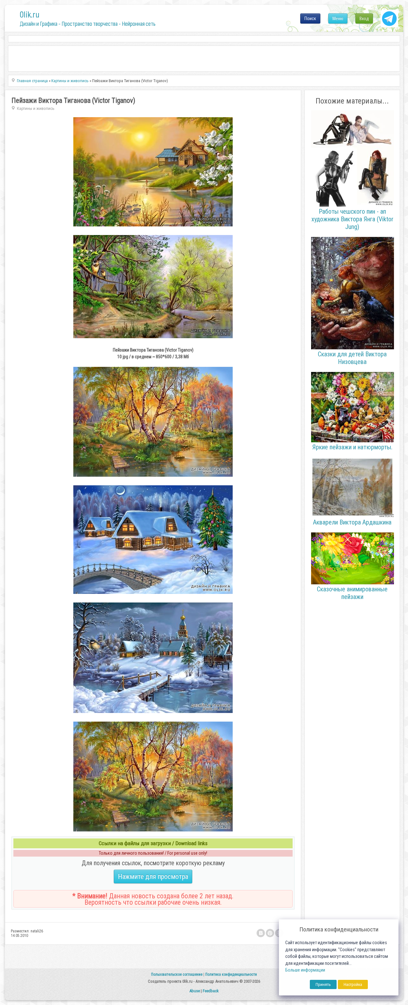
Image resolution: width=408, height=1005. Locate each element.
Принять (323, 984)
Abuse (194, 990)
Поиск (310, 18)
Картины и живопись (36, 108)
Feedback (211, 990)
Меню (337, 18)
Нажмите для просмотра (153, 876)
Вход (364, 18)
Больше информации (305, 970)
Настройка (353, 984)
